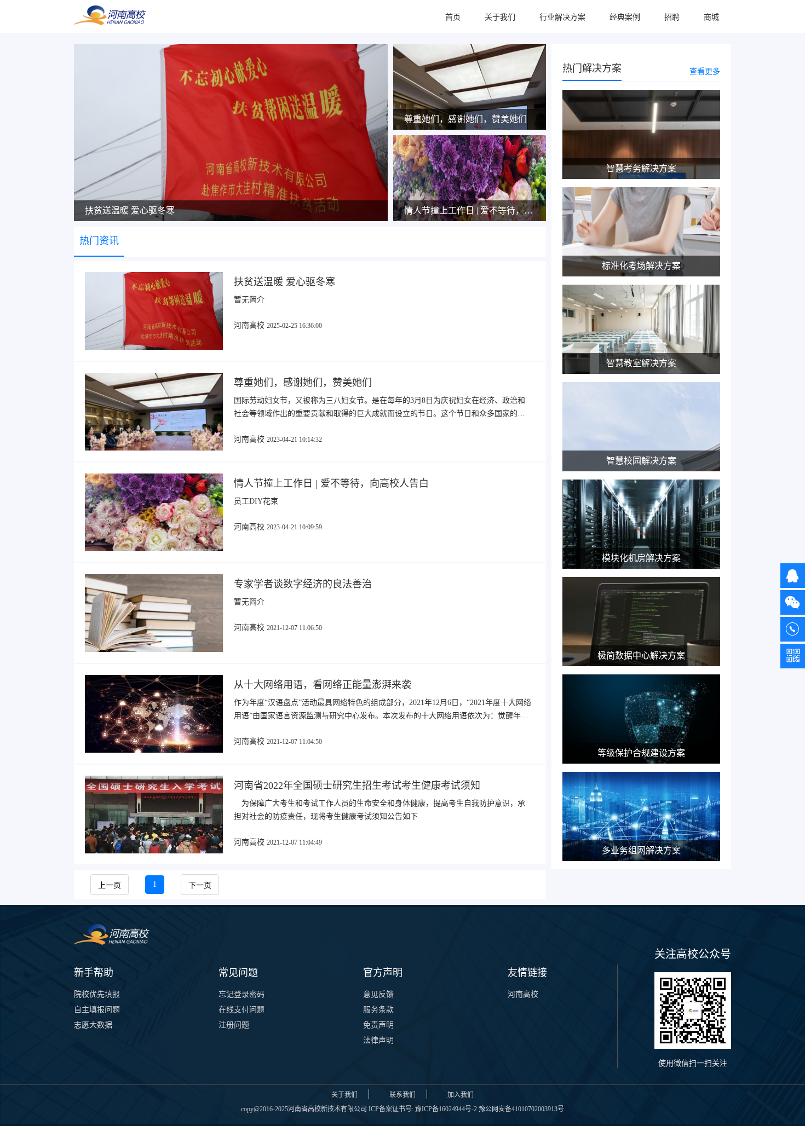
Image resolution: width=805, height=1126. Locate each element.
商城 (711, 17)
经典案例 (625, 17)
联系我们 (402, 1095)
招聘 (672, 17)
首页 (453, 17)
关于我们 (500, 17)
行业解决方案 (562, 17)
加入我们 (460, 1095)
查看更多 (704, 71)
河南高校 (523, 994)
